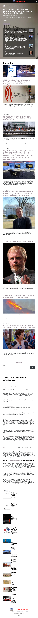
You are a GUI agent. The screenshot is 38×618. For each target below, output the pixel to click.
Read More (6, 24)
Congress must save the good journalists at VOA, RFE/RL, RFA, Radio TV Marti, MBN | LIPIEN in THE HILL (16, 32)
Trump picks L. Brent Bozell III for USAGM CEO (14, 53)
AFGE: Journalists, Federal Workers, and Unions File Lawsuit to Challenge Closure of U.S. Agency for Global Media (17, 11)
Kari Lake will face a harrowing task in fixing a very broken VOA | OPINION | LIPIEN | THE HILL (19, 326)
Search (4, 365)
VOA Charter (7, 426)
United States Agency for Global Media (11, 395)
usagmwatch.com (7, 390)
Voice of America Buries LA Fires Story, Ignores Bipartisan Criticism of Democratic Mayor (18, 296)
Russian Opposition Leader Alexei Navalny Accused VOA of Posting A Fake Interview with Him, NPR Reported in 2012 (14, 552)
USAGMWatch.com (15, 460)
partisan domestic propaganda (9, 421)
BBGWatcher (6, 15)
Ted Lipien (5, 447)
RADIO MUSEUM (16, 613)
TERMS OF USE (22, 613)
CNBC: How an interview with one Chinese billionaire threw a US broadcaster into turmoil (14, 541)
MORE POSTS (19, 362)
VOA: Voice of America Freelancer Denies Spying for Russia (13, 574)
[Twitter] (19, 615)
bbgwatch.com (16, 389)
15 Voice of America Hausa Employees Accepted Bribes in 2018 (14, 582)
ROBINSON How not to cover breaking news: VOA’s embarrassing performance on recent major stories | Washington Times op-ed (15, 47)
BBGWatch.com (10, 406)
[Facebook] (18, 615)
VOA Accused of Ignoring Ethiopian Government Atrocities (14, 589)
